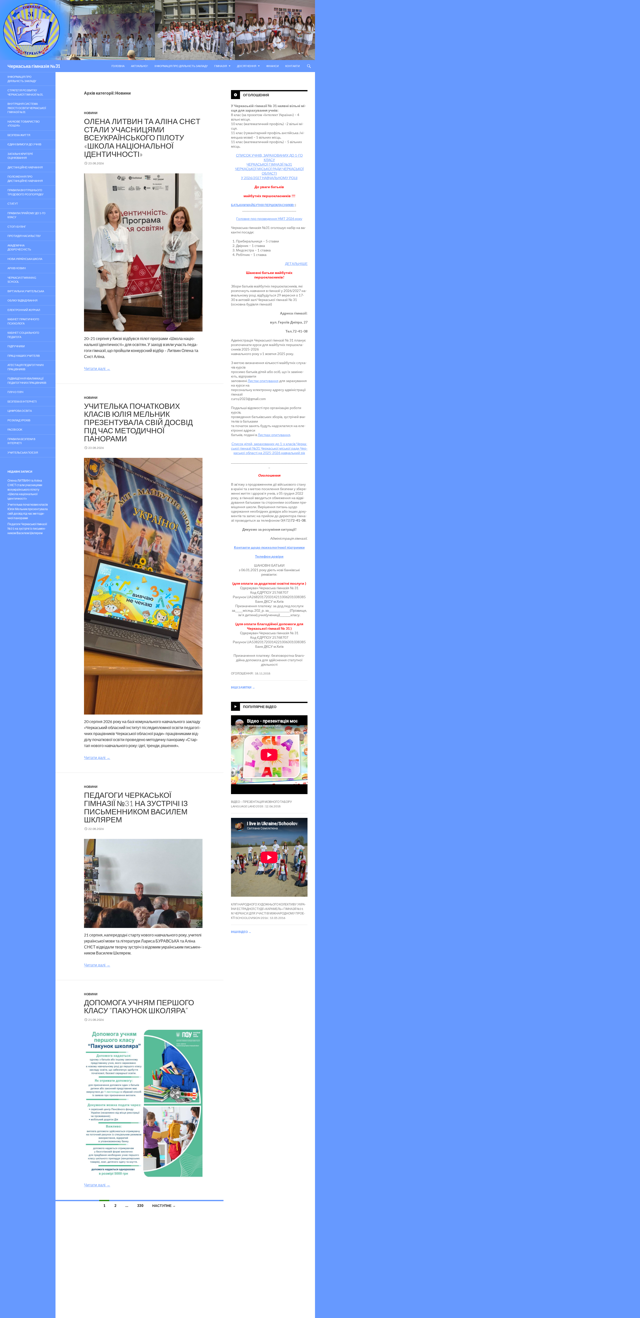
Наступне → (164, 1205)
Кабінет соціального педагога (23, 335)
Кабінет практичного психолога (23, 321)
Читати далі (97, 368)
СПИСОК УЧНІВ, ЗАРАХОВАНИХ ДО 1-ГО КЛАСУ (269, 157)
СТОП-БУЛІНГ (17, 226)
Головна (118, 66)
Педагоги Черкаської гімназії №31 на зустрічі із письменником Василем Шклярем (136, 807)
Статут (13, 203)
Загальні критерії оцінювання (20, 156)
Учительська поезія (23, 452)
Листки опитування (263, 381)
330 (140, 1205)
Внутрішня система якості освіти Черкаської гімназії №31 (27, 108)
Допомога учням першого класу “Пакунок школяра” (139, 1006)
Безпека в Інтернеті (22, 401)
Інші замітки (243, 687)
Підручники (16, 346)
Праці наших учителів (24, 355)
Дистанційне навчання (25, 167)
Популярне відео (259, 707)
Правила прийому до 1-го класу (27, 215)
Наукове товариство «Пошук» (24, 123)
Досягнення (246, 66)
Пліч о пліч (15, 392)
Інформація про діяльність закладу (181, 66)
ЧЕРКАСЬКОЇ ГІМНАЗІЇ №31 (269, 164)
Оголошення (256, 95)
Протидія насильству (24, 235)
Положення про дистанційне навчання (25, 178)
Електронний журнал (24, 309)
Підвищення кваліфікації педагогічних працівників (27, 380)
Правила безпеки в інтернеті (21, 441)
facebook (15, 429)
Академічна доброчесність (19, 247)
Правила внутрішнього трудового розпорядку (26, 192)
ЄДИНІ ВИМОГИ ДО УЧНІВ (24, 144)
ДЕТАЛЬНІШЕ (296, 263)
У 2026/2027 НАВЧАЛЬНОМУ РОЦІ (269, 178)
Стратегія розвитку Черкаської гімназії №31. (25, 92)
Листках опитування (274, 435)
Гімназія (220, 66)
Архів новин (17, 268)
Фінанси (272, 66)
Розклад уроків (19, 420)
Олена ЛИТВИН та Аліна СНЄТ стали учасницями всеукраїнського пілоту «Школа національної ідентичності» (142, 137)
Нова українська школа (25, 258)
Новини (91, 113)
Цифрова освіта (20, 410)
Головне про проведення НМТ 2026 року (269, 218)
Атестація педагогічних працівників (26, 367)
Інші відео (241, 932)
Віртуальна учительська (26, 291)
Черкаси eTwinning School (22, 279)
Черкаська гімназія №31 (34, 66)
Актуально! (139, 66)
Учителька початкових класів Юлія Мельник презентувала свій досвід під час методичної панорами (138, 422)
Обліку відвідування (23, 300)
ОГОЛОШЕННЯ (242, 673)
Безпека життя (19, 135)
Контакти (292, 66)
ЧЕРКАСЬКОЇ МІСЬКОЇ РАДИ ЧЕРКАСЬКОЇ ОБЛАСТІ (269, 171)
